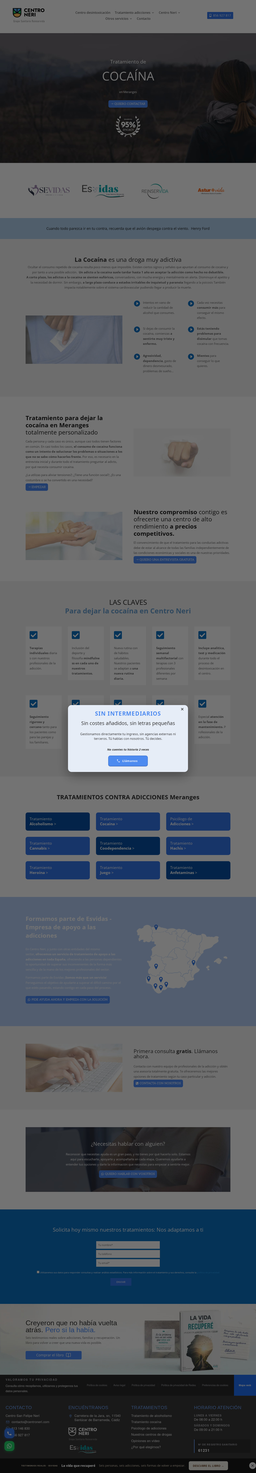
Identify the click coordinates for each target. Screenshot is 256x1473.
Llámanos (130, 761)
